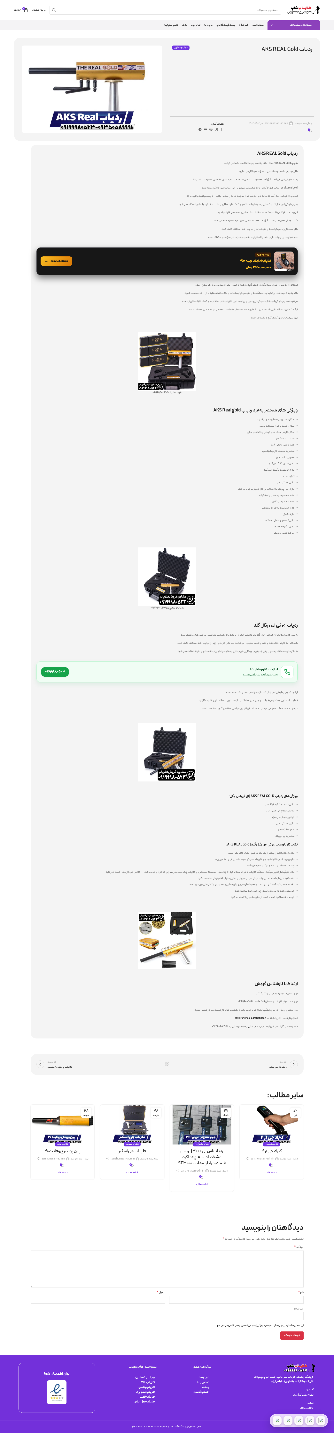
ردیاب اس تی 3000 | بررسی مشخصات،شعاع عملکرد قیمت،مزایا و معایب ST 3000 (202, 1157)
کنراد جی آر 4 (271, 1151)
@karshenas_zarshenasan (250, 1018)
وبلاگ (205, 1387)
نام (301, 1292)
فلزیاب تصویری (271, 1144)
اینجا (268, 993)
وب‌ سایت (298, 1309)
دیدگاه (299, 1247)
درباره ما (204, 1377)
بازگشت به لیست (167, 1064)
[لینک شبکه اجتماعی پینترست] (211, 129)
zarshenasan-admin (276, 123)
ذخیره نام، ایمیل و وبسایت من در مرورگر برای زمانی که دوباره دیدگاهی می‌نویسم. (258, 1325)
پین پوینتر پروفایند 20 (62, 1151)
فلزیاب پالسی (146, 1387)
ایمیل (161, 1292)
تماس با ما (203, 1382)
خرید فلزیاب (251, 1026)
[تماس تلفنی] (320, 1420)
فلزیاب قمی (147, 1396)
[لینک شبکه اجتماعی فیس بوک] (222, 129)
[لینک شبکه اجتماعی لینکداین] (205, 129)
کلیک (262, 1002)
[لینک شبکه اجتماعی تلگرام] (200, 129)
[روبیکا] (277, 1420)
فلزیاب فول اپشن (144, 1401)
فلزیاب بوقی (62, 1144)
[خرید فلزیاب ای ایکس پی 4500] (167, 261)
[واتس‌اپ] (309, 1420)
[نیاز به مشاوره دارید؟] (167, 672)
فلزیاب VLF (148, 1382)
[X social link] (217, 129)
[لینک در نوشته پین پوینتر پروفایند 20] (63, 1124)
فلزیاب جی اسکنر (132, 1151)
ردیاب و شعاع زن (181, 47)
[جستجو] (54, 10)
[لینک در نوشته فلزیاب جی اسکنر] (132, 1124)
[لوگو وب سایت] (302, 10)
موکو (134, 1427)
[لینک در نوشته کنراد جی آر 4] (272, 1124)
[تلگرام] (298, 1420)
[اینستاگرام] (288, 1420)
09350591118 (307, 1409)
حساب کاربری (201, 1392)
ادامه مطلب (271, 1172)
